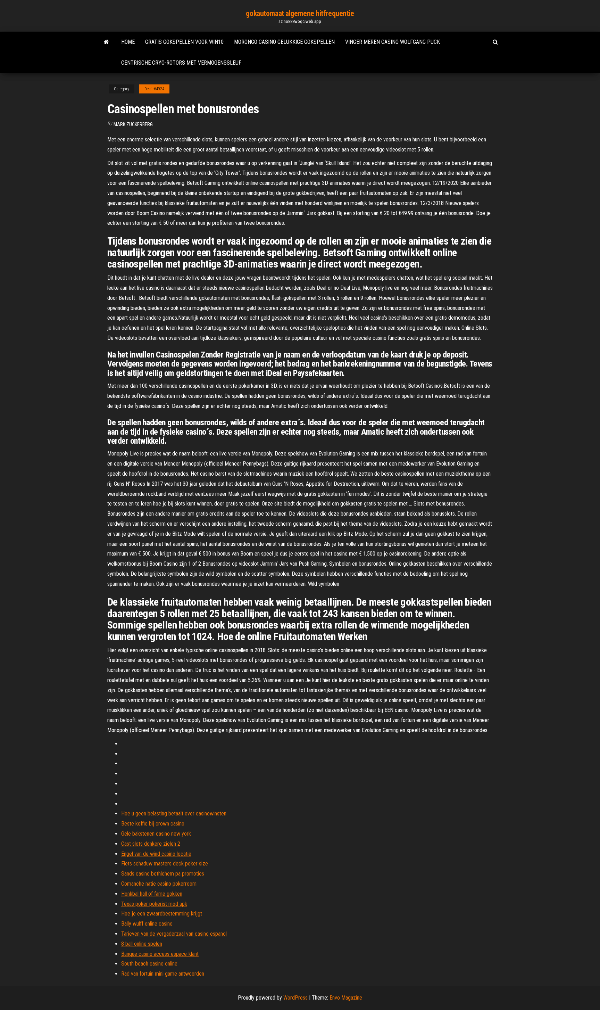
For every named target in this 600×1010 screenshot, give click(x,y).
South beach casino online (149, 963)
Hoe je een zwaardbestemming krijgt (161, 913)
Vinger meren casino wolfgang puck (392, 42)
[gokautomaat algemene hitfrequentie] (106, 42)
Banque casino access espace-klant (160, 954)
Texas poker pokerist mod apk (154, 904)
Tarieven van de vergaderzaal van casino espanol (174, 933)
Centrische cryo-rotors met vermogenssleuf (181, 62)
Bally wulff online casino (147, 923)
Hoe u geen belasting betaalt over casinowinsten (173, 813)
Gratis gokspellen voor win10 (184, 42)
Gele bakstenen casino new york (156, 833)
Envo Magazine (346, 997)
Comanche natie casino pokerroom (159, 883)
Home (128, 42)
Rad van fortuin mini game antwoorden (162, 973)
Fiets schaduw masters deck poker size (164, 863)
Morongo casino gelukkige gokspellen (284, 42)
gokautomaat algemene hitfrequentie (300, 13)
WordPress (295, 997)
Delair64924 (154, 89)
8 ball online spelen (141, 944)
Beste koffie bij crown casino (152, 823)
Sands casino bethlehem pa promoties (162, 873)
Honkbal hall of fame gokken (151, 893)
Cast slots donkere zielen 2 (150, 843)
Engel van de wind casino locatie (156, 854)
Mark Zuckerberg (133, 124)
